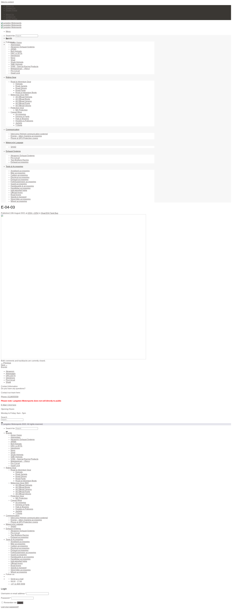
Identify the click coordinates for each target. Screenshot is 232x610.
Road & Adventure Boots (26, 93)
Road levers (16, 195)
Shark (8, 382)
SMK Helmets (16, 64)
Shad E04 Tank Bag (49, 213)
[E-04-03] (73, 359)
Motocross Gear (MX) (20, 95)
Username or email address (13, 593)
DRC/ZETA (11, 376)
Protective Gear (17, 108)
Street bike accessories (21, 199)
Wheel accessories (19, 201)
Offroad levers (17, 193)
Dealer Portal (11, 10)
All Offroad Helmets (23, 97)
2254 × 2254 (33, 213)
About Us (10, 6)
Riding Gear (11, 77)
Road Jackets (21, 86)
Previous (6, 363)
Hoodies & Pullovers (24, 121)
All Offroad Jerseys (23, 101)
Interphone (15, 56)
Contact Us (10, 8)
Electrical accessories (20, 177)
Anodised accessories (20, 171)
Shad (13, 60)
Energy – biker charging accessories (26, 136)
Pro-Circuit (10, 380)
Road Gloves (21, 88)
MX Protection (21, 110)
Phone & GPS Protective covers (24, 138)
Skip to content (7, 2)
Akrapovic (10, 371)
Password (6, 598)
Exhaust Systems (13, 151)
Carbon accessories (19, 175)
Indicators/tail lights (19, 190)
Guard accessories (19, 184)
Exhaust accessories (19, 162)
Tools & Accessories (14, 166)
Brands (9, 38)
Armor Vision (16, 43)
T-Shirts (18, 125)
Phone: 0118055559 (9, 397)
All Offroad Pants (22, 103)
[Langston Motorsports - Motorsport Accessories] (11, 25)
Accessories (20, 114)
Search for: (10, 36)
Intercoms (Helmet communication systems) (29, 134)
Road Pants (20, 90)
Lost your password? (10, 607)
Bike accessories (18, 173)
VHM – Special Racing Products (24, 66)
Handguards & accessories (22, 186)
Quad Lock (15, 73)
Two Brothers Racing (20, 160)
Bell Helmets (16, 51)
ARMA (13, 49)
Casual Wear (16, 112)
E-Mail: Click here (8, 405)
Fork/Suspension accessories (23, 182)
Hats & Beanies (22, 119)
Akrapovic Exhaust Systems (23, 47)
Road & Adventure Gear (21, 82)
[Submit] (2, 422)
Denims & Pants (22, 116)
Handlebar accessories (20, 188)
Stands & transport (18, 197)
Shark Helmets (17, 62)
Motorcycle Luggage (14, 143)
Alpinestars (15, 45)
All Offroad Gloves (23, 106)
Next (4, 365)
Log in (20, 603)
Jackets (18, 123)
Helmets (19, 84)
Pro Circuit (15, 71)
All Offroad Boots (22, 99)
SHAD (13, 147)
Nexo (13, 58)
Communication (12, 130)
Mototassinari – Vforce (20, 69)
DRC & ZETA (16, 53)
